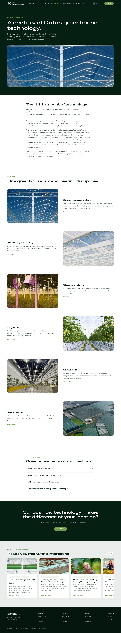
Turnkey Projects (43, 619)
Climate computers (14, 416)
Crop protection (84, 137)
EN (94, 3)
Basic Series (88, 616)
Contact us (60, 528)
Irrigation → (11, 339)
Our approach (42, 616)
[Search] (89, 3)
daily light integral (91, 376)
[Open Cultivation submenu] (48, 3)
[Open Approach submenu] (37, 3)
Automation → (12, 424)
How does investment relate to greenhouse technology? (48, 488)
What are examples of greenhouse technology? (45, 475)
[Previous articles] (107, 554)
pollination (77, 142)
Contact (109, 3)
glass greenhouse (60, 135)
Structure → (67, 212)
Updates (109, 616)
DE (96, 3)
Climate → (67, 297)
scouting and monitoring (46, 142)
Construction (66, 616)
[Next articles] (112, 554)
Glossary (109, 619)
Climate (64, 619)
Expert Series (88, 619)
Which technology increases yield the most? (43, 482)
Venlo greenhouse (43, 135)
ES (99, 3)
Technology (54, 3)
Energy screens (12, 246)
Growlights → (67, 381)
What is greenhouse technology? (39, 468)
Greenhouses (67, 3)
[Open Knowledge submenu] (85, 3)
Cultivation (43, 3)
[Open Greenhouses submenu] (73, 3)
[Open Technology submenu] (60, 3)
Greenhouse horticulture (49, 132)
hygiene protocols (63, 142)
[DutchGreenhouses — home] (16, 3)
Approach (32, 3)
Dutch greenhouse (36, 151)
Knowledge (79, 3)
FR (101, 3)
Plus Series (88, 621)
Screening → (11, 254)
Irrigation (65, 621)
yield (72, 145)
